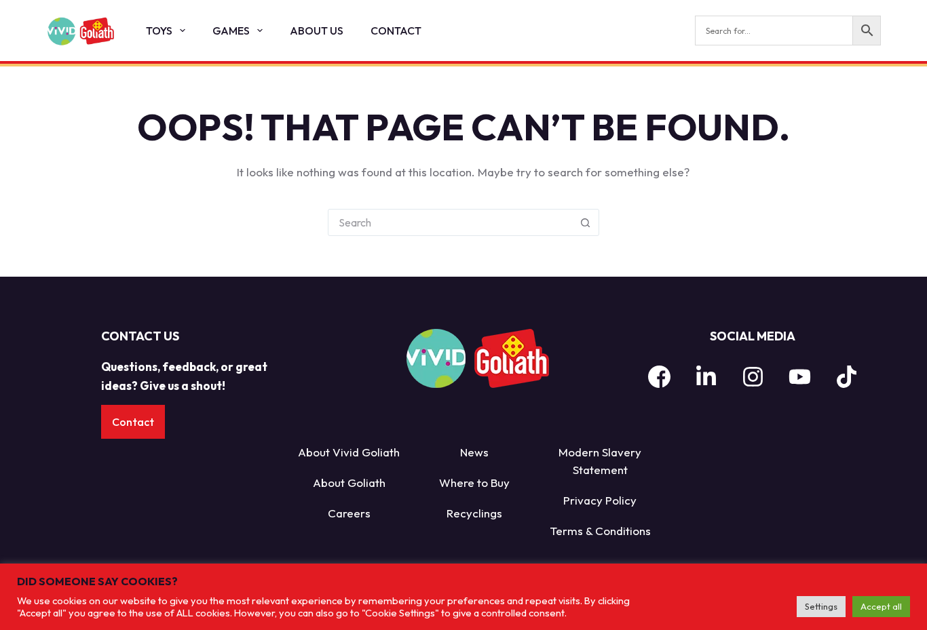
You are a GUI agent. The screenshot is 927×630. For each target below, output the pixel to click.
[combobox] (450, 222)
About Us (316, 30)
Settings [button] (821, 606)
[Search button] (586, 222)
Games (231, 30)
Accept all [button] (881, 606)
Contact (396, 30)
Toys (159, 30)
